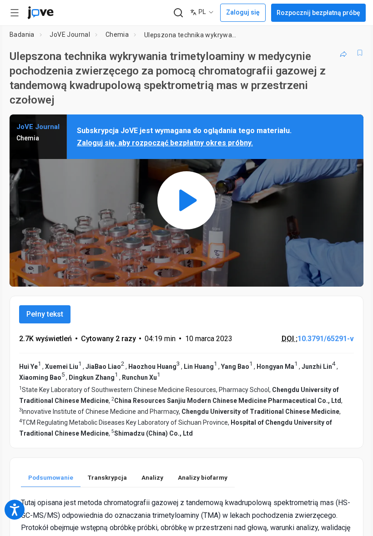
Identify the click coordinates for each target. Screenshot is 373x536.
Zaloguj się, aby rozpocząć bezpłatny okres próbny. (165, 143)
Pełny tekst (44, 314)
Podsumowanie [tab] (50, 477)
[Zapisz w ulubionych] (359, 52)
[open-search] (178, 13)
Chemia (117, 34)
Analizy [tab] (152, 477)
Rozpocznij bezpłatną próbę (318, 12)
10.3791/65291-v (325, 338)
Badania (22, 34)
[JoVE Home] (40, 12)
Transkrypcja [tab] (107, 477)
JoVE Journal (70, 34)
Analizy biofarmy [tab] (202, 477)
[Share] (343, 52)
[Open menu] (14, 12)
